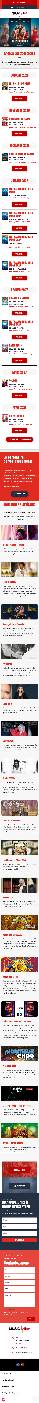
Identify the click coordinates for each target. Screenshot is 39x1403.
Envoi (31, 1318)
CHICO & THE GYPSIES (11, 820)
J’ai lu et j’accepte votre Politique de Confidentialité (16, 1314)
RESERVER (20, 98)
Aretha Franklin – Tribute (13, 544)
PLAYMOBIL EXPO (9, 1066)
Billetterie (21, 1169)
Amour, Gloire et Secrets (13, 624)
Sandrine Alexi (9, 703)
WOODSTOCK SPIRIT (10, 976)
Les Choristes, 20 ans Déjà (14, 860)
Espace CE (20, 1185)
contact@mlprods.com (24, 1352)
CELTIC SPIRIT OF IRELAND (13, 1143)
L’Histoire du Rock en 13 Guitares (17, 1021)
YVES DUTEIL (8, 664)
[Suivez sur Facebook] (18, 1364)
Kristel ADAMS (9, 778)
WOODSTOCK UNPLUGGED (12, 934)
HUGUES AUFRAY (9, 897)
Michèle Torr (8, 741)
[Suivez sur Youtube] (22, 1364)
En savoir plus (19, 493)
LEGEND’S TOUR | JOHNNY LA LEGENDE (17, 1105)
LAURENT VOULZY (9, 582)
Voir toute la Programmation (19, 439)
